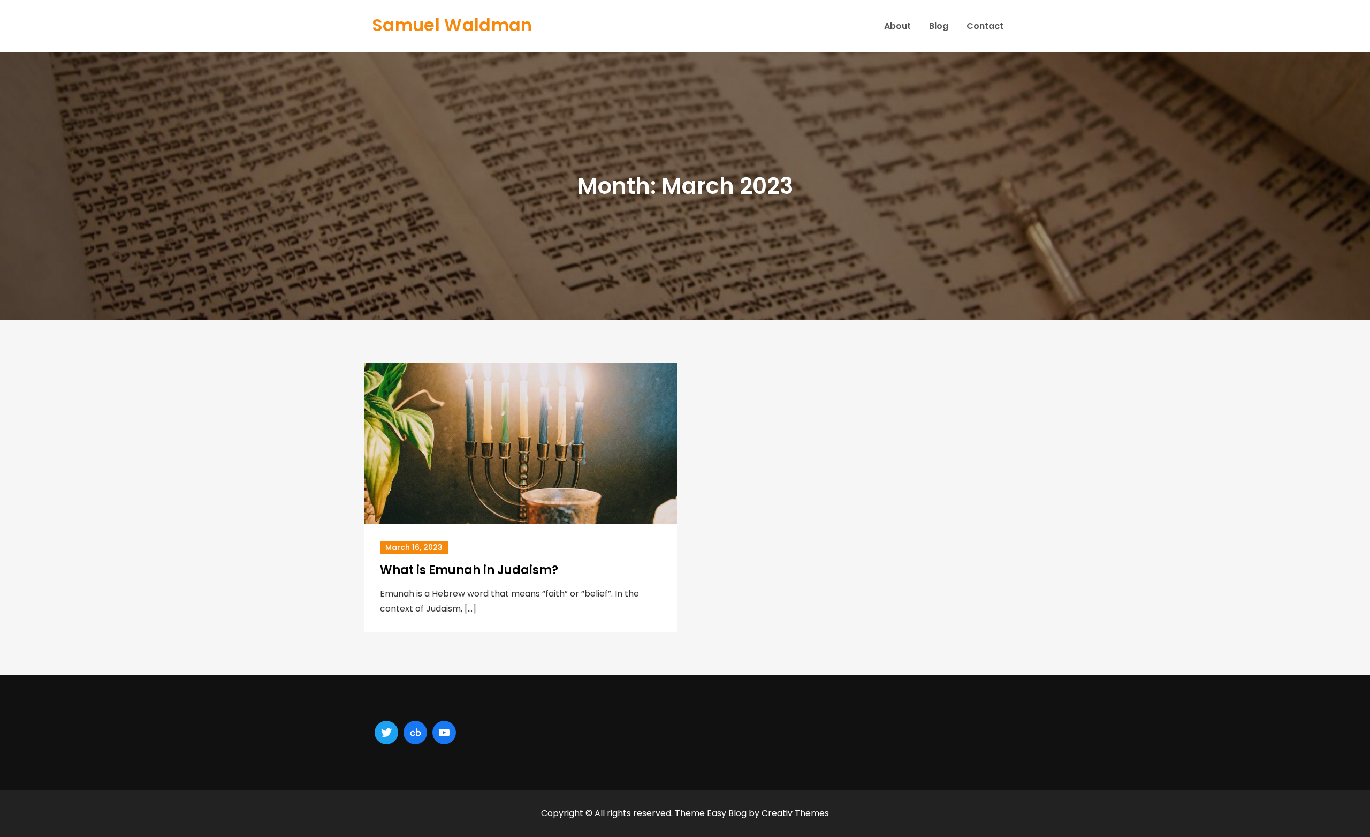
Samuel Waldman (452, 25)
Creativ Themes (795, 813)
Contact (984, 26)
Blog (938, 26)
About (897, 26)
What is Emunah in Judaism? (469, 570)
